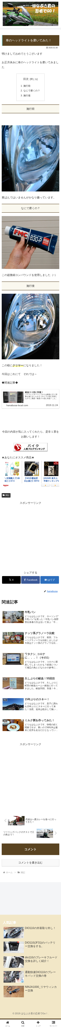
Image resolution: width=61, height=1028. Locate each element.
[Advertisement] (30, 536)
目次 (26, 78)
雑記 (7, 495)
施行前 (26, 85)
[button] (54, 646)
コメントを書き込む (30, 862)
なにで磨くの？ (31, 90)
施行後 (26, 95)
